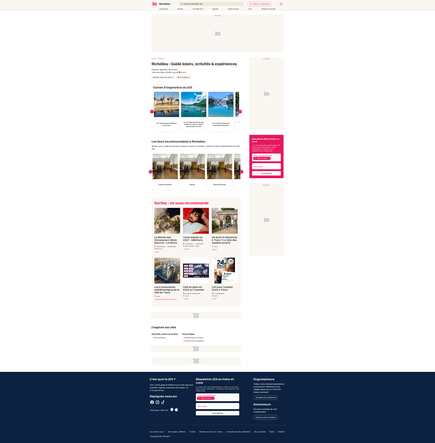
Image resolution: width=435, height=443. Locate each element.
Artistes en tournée (268, 9)
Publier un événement (261, 4)
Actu (250, 9)
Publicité (281, 432)
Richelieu (164, 4)
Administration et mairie (193, 337)
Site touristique (182, 77)
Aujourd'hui (164, 9)
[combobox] (266, 157)
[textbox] (271, 158)
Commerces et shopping (194, 341)
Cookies (192, 432)
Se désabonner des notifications (238, 432)
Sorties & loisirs (233, 9)
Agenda (215, 9)
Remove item (269, 158)
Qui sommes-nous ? (157, 432)
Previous (152, 111)
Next (240, 111)
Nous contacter (260, 432)
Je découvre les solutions (265, 417)
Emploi (271, 432)
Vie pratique (188, 334)
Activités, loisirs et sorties (162, 77)
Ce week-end (198, 9)
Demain (180, 9)
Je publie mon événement (265, 397)
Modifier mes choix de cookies (211, 432)
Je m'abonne (266, 173)
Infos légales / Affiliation (177, 432)
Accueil (154, 58)
